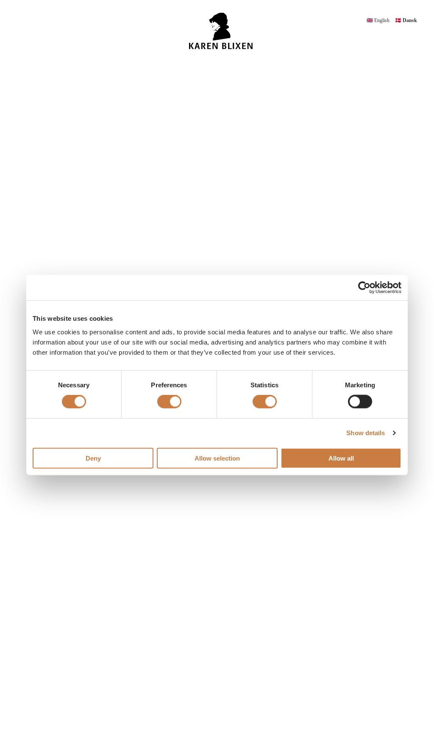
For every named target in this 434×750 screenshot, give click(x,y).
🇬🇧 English (379, 20)
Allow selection (217, 457)
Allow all (341, 457)
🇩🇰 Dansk (406, 20)
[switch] (169, 401)
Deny (93, 457)
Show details (365, 432)
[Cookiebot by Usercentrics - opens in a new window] (364, 287)
